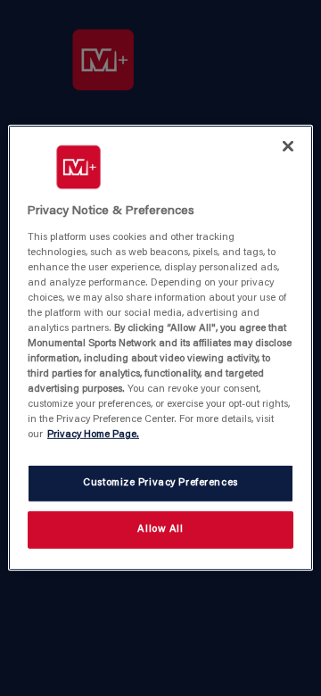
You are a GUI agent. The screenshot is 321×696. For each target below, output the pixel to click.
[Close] (288, 146)
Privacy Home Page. (93, 435)
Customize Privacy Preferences (160, 483)
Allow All (160, 529)
